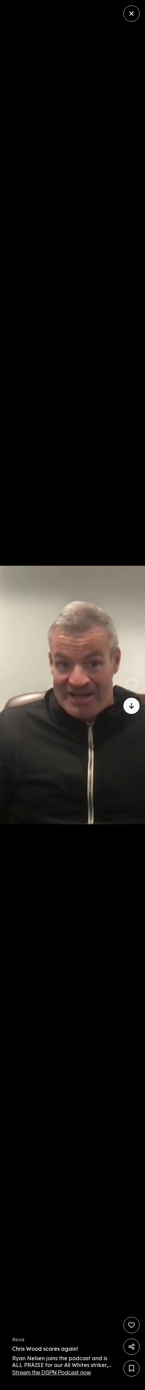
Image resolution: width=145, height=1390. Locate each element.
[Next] (131, 706)
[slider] (64, 1383)
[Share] (131, 1347)
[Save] (131, 1368)
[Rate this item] (131, 1325)
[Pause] (72, 695)
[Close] (131, 13)
